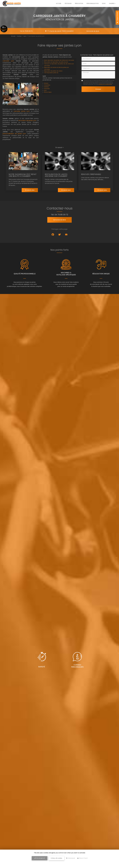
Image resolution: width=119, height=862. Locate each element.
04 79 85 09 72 (61, 214)
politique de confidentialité (105, 84)
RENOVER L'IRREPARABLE (91, 174)
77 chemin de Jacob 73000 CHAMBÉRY (60, 31)
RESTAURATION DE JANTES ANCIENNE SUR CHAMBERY (56, 175)
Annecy (46, 83)
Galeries (111, 3)
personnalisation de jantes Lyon (14, 134)
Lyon (25, 36)
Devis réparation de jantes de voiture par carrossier (59, 60)
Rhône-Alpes (47, 92)
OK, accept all (40, 858)
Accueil (58, 3)
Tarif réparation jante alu (51, 72)
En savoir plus (29, 190)
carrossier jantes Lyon (22, 111)
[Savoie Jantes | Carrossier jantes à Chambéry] (12, 3)
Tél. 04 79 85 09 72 (26, 31)
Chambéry (47, 85)
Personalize (71, 858)
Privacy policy (83, 858)
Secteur (19, 36)
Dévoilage (68, 3)
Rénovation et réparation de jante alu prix (56, 62)
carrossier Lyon (8, 61)
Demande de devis (92, 31)
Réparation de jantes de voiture (53, 71)
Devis (103, 3)
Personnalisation (93, 3)
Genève (46, 87)
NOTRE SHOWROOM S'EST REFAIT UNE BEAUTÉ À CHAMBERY (23, 175)
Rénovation (79, 3)
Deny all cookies (57, 858)
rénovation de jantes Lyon (27, 120)
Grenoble (47, 88)
